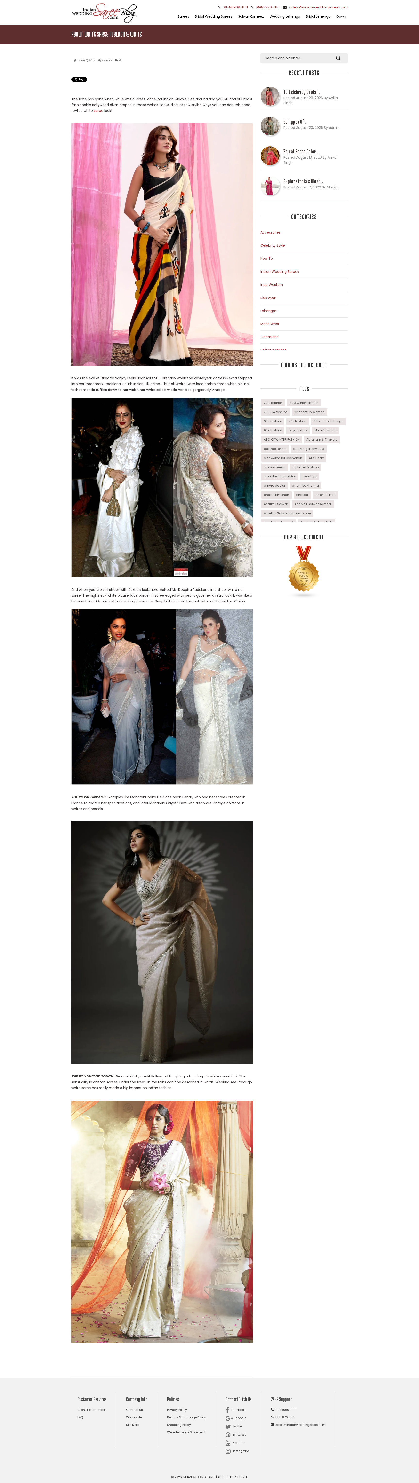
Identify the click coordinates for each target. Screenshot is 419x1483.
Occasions (269, 337)
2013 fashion (273, 403)
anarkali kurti (325, 495)
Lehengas (268, 310)
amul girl (310, 476)
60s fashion (273, 421)
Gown (341, 16)
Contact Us (134, 1410)
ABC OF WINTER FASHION (282, 439)
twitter (237, 1426)
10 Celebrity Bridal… (301, 92)
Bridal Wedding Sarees (213, 16)
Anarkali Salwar (276, 504)
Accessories (270, 232)
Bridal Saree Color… (301, 151)
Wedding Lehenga (285, 16)
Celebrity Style (272, 245)
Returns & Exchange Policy (186, 1417)
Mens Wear (269, 323)
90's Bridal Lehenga (329, 421)
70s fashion (298, 421)
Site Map (132, 1425)
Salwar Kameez (251, 16)
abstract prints (275, 449)
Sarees (183, 16)
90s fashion (273, 430)
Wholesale (134, 1417)
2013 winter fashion (304, 403)
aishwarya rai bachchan (283, 458)
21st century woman (309, 412)
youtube (239, 1443)
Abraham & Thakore (321, 439)
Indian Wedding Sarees (279, 271)
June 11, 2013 (86, 60)
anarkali (302, 495)
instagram (241, 1451)
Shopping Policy (179, 1425)
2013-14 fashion (276, 412)
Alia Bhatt (316, 458)
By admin (105, 60)
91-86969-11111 (236, 7)
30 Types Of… (295, 122)
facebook (238, 1410)
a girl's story (298, 430)
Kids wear (268, 297)
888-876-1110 (268, 7)
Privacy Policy (177, 1410)
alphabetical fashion (280, 476)
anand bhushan (276, 495)
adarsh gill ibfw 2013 (308, 449)
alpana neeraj (275, 467)
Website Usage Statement (186, 1432)
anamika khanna (305, 486)
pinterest (239, 1434)
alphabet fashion (305, 467)
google (240, 1418)
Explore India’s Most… (303, 181)
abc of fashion (325, 430)
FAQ (80, 1417)
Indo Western (271, 284)
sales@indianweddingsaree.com (318, 7)
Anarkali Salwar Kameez (313, 504)
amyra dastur (274, 486)
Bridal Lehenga (318, 16)
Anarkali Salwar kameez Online (287, 513)
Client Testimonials (91, 1410)
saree (98, 110)
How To (266, 258)
